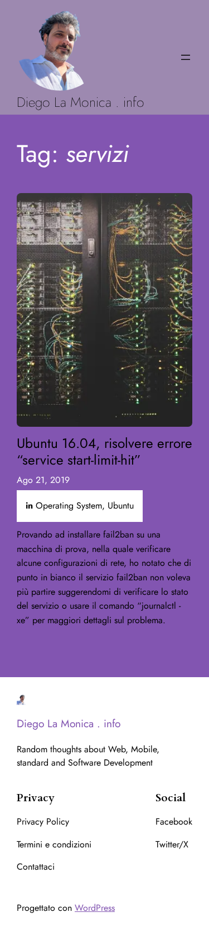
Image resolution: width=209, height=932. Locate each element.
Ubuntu (121, 505)
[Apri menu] (185, 57)
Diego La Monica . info (80, 102)
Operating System (69, 505)
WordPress (95, 907)
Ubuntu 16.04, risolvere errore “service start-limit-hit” (104, 451)
